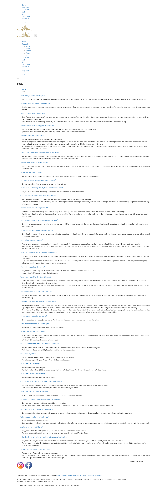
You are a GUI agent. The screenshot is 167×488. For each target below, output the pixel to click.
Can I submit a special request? (31, 240)
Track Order (26, 16)
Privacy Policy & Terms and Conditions (70, 475)
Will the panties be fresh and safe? (32, 135)
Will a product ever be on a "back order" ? (35, 417)
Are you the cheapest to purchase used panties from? (39, 152)
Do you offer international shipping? (33, 374)
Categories (25, 7)
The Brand (25, 9)
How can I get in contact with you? (32, 95)
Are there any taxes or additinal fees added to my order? (40, 399)
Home (24, 5)
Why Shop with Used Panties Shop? (33, 113)
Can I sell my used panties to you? (32, 267)
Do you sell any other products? (31, 172)
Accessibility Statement (93, 475)
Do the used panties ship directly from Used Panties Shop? (41, 188)
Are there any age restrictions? (31, 427)
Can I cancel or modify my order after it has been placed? (41, 381)
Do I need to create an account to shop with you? (38, 180)
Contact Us (26, 19)
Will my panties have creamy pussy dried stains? (37, 125)
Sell (23, 14)
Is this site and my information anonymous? (36, 291)
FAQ (23, 12)
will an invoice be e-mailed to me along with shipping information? (43, 437)
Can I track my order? (28, 354)
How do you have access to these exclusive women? (39, 252)
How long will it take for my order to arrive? (35, 103)
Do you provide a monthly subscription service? (37, 230)
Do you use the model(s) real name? (33, 316)
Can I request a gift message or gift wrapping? (37, 409)
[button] (83, 95)
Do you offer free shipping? (30, 364)
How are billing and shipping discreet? (34, 208)
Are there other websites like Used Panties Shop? (38, 301)
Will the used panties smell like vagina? (34, 162)
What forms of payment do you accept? (34, 324)
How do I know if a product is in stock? (34, 391)
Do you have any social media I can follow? (35, 449)
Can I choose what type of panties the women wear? (39, 220)
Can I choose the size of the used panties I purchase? (39, 344)
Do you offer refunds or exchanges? (33, 331)
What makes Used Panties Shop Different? (35, 277)
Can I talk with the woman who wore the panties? (38, 195)
